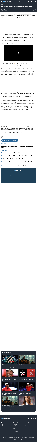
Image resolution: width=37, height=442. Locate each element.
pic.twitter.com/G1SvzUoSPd (21, 63)
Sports (2, 4)
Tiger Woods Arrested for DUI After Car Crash (9, 394)
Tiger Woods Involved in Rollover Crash (25, 394)
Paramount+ (15, 424)
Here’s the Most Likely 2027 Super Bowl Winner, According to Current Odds (18, 155)
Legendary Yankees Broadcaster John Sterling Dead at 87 (14, 165)
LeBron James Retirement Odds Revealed (11, 152)
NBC (2, 425)
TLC (25, 425)
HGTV (26, 427)
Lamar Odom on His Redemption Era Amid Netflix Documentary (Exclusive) (27, 366)
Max (13, 427)
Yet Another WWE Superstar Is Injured (26, 379)
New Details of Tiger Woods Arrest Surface (9, 380)
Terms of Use (20, 180)
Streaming (4, 405)
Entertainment (15, 1)
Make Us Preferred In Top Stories (9, 140)
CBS (2, 427)
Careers (19, 437)
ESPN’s (3, 34)
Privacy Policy (30, 180)
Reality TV (27, 422)
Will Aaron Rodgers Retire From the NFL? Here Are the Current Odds (17, 146)
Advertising (11, 437)
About (16, 437)
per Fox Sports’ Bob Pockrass (15, 132)
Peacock (14, 425)
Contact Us (5, 437)
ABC (2, 424)
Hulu (14, 430)
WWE (3, 364)
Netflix (14, 428)
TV (1, 422)
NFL (19, 14)
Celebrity (20, 1)
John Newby (3, 9)
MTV (25, 424)
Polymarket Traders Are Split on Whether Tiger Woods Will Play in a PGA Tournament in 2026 (17, 162)
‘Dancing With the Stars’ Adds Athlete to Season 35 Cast (14, 158)
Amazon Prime (15, 431)
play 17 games (19, 17)
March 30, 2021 (23, 65)
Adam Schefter (8, 34)
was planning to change (26, 14)
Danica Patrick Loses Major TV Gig (26, 406)
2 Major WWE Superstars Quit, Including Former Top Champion (8, 366)
